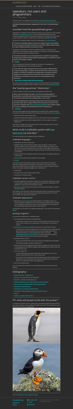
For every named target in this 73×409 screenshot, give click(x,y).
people (24, 17)
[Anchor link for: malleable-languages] (31, 139)
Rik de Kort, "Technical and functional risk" (25, 279)
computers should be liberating (24, 6)
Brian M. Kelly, (30, 284)
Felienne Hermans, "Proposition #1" (23, 275)
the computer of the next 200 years (51, 6)
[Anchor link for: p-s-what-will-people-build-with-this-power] (59, 300)
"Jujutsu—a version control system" (23, 295)
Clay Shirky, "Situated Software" (22, 286)
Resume (15, 404)
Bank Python (17, 187)
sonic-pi (16, 158)
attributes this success (26, 34)
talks (39, 6)
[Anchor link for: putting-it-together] (29, 213)
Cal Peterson (18, 108)
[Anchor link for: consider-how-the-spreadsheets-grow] (53, 29)
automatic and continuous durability (23, 227)
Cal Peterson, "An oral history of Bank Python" (26, 289)
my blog (16, 160)
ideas (20, 17)
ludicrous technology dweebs (37, 105)
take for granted (55, 113)
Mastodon (31, 394)
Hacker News (20, 394)
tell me (14, 210)
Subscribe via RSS (32, 400)
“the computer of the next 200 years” (46, 20)
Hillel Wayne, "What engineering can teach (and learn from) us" (30, 291)
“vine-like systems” (51, 40)
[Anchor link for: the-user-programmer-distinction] (50, 88)
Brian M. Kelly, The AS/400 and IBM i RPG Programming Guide (29, 80)
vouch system (25, 201)
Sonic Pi (16, 293)
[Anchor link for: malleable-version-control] (35, 178)
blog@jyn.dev (16, 402)
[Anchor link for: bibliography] (27, 271)
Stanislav (17, 62)
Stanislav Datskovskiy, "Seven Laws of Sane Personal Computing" (31, 282)
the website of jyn (19, 2)
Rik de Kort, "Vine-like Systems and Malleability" (26, 277)
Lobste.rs (26, 394)
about (35, 6)
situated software (54, 84)
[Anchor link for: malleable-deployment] (33, 197)
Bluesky (36, 394)
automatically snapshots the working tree (27, 234)
